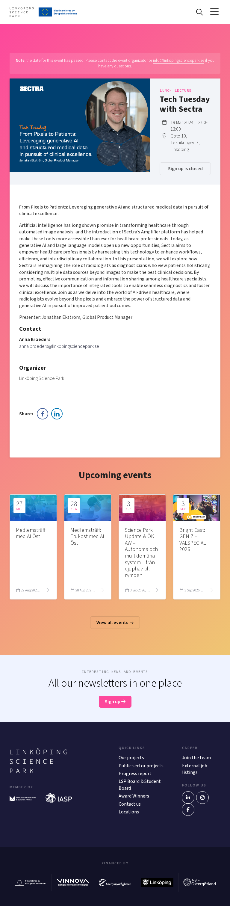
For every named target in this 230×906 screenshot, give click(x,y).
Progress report (135, 773)
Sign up (113, 701)
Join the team (196, 757)
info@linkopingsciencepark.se (178, 60)
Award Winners (134, 796)
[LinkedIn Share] (57, 413)
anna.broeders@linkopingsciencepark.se (59, 346)
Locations (129, 812)
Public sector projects (141, 765)
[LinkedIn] (188, 798)
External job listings (194, 769)
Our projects (131, 757)
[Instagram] (202, 798)
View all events (112, 622)
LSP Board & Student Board (140, 784)
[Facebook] (188, 810)
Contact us (130, 804)
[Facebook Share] (42, 413)
